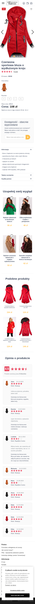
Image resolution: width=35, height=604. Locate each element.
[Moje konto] (24, 3)
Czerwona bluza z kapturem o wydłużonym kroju (9, 340)
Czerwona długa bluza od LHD (26, 306)
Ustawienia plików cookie (17, 590)
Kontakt (3, 564)
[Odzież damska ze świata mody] (13, 3)
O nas (3, 562)
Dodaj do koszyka (11, 223)
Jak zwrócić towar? (7, 550)
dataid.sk (31, 600)
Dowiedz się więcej (10, 585)
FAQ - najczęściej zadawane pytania (12, 552)
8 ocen (16, 71)
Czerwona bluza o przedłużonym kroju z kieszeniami (25, 340)
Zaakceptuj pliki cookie (17, 595)
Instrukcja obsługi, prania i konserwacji (13, 555)
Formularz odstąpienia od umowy (11, 547)
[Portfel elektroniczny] (27, 3)
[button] (14, 56)
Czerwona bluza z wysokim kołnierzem (9, 306)
